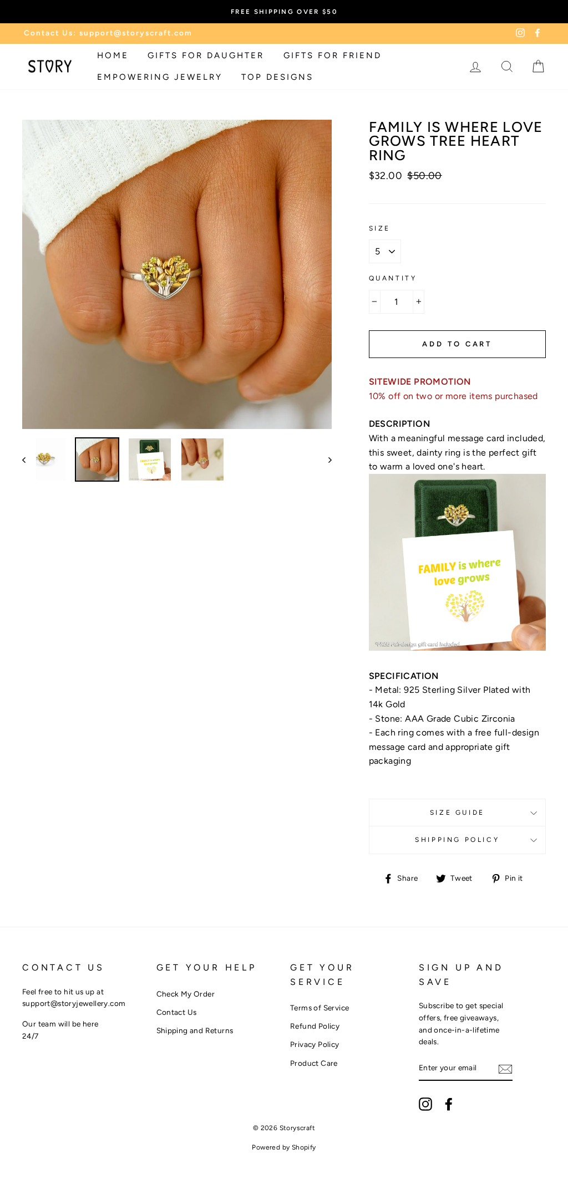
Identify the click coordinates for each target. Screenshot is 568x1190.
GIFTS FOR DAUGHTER (206, 55)
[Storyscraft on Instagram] (425, 1104)
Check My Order (185, 993)
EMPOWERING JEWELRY (159, 77)
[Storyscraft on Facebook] (448, 1104)
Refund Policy (314, 1026)
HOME (113, 55)
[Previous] (29, 459)
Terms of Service (319, 1007)
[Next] (325, 459)
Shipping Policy (457, 840)
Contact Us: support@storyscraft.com (108, 32)
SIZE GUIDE (457, 812)
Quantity (393, 278)
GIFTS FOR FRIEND (332, 55)
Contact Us (176, 1012)
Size (379, 228)
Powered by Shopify (284, 1147)
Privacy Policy (314, 1044)
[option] (284, 12)
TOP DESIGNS (277, 77)
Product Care (314, 1063)
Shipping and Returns (195, 1030)
